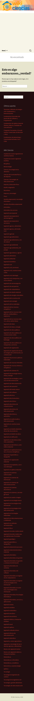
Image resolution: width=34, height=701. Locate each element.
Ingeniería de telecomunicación (12, 383)
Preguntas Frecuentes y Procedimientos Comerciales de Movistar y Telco (13, 132)
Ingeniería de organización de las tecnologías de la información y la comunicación (13, 353)
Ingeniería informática (10, 555)
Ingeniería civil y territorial (11, 267)
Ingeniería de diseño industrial (12, 292)
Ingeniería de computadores (12, 289)
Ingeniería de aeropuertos (11, 286)
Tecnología (7, 672)
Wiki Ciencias (16, 697)
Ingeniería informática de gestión (13, 558)
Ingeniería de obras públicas (12, 330)
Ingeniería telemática (10, 638)
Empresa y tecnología (10, 193)
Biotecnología (8, 166)
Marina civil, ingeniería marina (12, 649)
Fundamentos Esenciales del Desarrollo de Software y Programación (12, 118)
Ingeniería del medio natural (11, 389)
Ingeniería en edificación (11, 437)
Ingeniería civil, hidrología (11, 275)
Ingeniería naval (8, 624)
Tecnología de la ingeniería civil (12, 680)
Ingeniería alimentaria (10, 256)
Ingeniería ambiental (9, 259)
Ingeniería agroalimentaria (11, 237)
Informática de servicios (10, 210)
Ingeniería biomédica (10, 261)
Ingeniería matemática (10, 610)
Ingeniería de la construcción (12, 298)
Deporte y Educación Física (11, 184)
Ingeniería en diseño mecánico (12, 434)
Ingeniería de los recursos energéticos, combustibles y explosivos (13, 314)
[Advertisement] (17, 30)
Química (6, 669)
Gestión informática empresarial (13, 204)
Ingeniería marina (8, 604)
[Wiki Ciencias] (17, 6)
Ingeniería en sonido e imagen (12, 497)
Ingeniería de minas (9, 324)
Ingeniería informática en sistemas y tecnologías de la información (12, 590)
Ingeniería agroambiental (11, 245)
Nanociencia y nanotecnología (12, 666)
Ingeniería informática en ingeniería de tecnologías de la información (13, 583)
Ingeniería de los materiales (11, 304)
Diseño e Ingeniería (9, 187)
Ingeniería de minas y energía (12, 327)
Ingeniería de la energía (10, 301)
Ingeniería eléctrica (9, 395)
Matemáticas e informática (11, 660)
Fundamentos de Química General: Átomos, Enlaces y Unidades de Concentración (13, 125)
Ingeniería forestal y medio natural (13, 531)
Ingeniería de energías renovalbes (13, 295)
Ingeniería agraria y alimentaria (12, 226)
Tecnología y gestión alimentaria (13, 683)
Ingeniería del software (10, 392)
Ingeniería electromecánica (11, 398)
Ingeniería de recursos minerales (13, 362)
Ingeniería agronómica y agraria (13, 253)
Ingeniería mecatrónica (10, 616)
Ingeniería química (9, 627)
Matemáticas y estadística (11, 663)
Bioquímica (7, 164)
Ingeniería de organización (11, 348)
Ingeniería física (8, 528)
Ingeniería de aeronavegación (12, 283)
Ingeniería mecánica (9, 613)
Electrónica (7, 190)
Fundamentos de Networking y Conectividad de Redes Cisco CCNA (12, 139)
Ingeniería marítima (9, 607)
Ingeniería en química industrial (12, 470)
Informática (7, 207)
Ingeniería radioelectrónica (11, 630)
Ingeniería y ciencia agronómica (13, 641)
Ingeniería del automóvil (10, 386)
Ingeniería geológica (9, 539)
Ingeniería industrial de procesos (13, 547)
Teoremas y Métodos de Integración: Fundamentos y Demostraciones (13, 111)
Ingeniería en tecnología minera (13, 500)
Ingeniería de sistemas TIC (11, 370)
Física (5, 196)
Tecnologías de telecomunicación (13, 685)
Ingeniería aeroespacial (10, 213)
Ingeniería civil (8, 264)
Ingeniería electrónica (10, 401)
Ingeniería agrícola (9, 234)
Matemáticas (7, 657)
